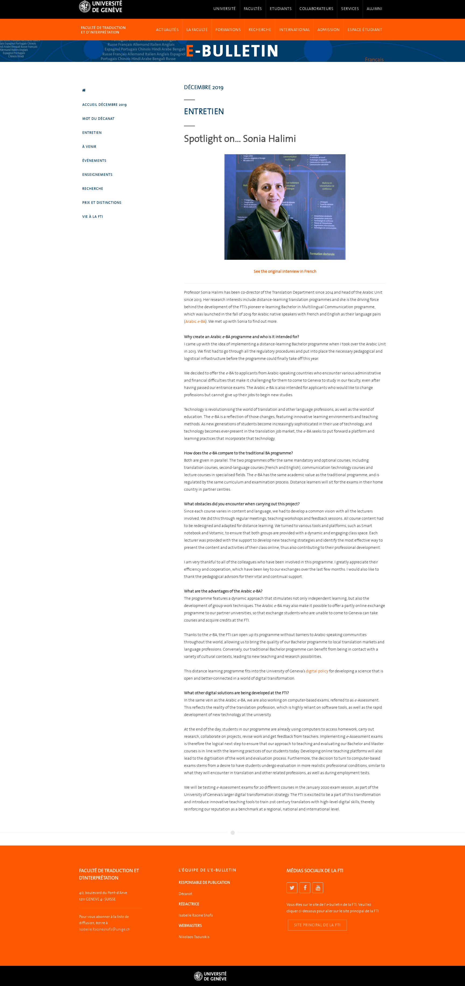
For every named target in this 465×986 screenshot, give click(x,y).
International (294, 29)
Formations (228, 29)
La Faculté (197, 29)
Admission (329, 29)
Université (224, 8)
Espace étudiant (365, 29)
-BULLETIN (233, 51)
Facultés (253, 8)
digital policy (317, 671)
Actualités (167, 29)
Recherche (260, 29)
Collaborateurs (316, 8)
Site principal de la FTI (317, 925)
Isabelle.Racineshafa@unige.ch (104, 929)
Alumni (374, 8)
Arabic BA (195, 321)
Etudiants (281, 8)
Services (350, 8)
